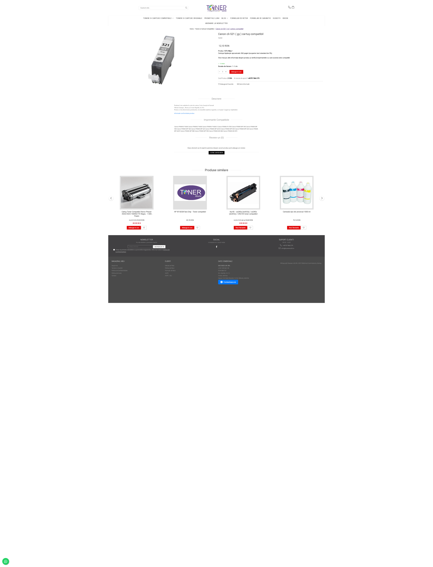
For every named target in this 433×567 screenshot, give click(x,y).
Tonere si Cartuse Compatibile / (205, 29)
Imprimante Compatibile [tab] (216, 119)
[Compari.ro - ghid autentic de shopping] (119, 294)
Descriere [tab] (216, 98)
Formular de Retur (239, 18)
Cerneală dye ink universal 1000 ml (296, 212)
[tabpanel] (162, 60)
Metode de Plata (169, 265)
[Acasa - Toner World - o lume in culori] (216, 8)
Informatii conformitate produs (184, 113)
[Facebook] (217, 247)
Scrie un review (216, 153)
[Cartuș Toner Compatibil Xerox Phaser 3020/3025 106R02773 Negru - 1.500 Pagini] (137, 193)
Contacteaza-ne (230, 282)
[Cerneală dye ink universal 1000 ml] (297, 193)
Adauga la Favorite (226, 84)
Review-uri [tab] (216, 137)
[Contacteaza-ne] (289, 7)
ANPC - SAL (168, 275)
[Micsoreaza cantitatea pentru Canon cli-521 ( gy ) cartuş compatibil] (219, 72)
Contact (114, 275)
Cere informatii (244, 84)
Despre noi (115, 265)
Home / (192, 29)
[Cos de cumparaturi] (293, 7)
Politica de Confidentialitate (119, 270)
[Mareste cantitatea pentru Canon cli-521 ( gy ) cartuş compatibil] (226, 72)
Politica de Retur (169, 268)
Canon (220, 38)
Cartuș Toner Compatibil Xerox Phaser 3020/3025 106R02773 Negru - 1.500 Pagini (137, 214)
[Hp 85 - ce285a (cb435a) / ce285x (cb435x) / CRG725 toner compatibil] (243, 193)
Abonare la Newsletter (216, 23)
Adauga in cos (236, 72)
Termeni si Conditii (117, 268)
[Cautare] (186, 8)
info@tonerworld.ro (287, 248)
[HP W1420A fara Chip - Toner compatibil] (190, 193)
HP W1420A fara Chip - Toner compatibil (190, 212)
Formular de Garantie (260, 18)
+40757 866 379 (287, 245)
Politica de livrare (116, 273)
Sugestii (276, 18)
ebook (285, 18)
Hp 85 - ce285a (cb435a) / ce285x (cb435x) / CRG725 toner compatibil (243, 213)
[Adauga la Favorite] (144, 228)
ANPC (167, 273)
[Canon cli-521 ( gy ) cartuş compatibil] (162, 60)
